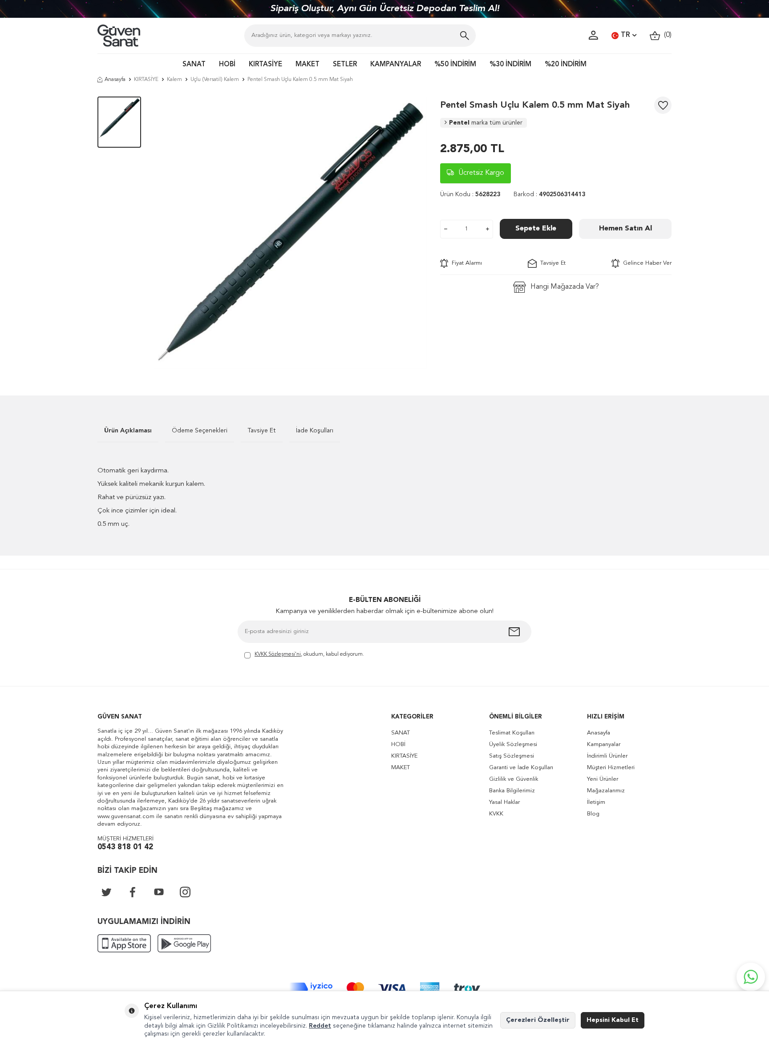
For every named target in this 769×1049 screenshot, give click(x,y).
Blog (593, 814)
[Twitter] (106, 892)
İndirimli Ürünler (607, 756)
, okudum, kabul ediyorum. (309, 654)
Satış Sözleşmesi (511, 756)
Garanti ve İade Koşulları (521, 768)
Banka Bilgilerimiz (512, 791)
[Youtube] (159, 892)
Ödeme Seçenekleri (199, 431)
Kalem (174, 79)
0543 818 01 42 (125, 847)
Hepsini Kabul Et (613, 1020)
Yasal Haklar (504, 802)
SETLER (345, 64)
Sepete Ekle (535, 228)
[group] (290, 233)
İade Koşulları (314, 431)
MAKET (307, 64)
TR (625, 35)
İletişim (596, 802)
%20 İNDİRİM (566, 64)
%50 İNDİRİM (455, 64)
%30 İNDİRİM (510, 64)
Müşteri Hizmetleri (611, 768)
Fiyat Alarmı (465, 263)
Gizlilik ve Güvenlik (513, 779)
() (666, 35)
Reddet (320, 1026)
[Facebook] (133, 892)
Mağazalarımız (606, 791)
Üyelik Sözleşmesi (513, 744)
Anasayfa (115, 79)
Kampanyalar (603, 744)
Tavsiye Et (551, 263)
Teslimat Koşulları (511, 733)
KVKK (496, 814)
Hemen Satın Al (625, 228)
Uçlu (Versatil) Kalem (214, 79)
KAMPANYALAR (395, 64)
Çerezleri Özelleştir (538, 1020)
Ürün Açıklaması (128, 431)
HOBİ (227, 64)
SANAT (194, 64)
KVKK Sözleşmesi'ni (278, 654)
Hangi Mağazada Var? (564, 286)
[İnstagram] (185, 892)
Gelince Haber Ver (645, 263)
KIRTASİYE (265, 64)
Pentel (485, 123)
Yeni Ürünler (602, 779)
